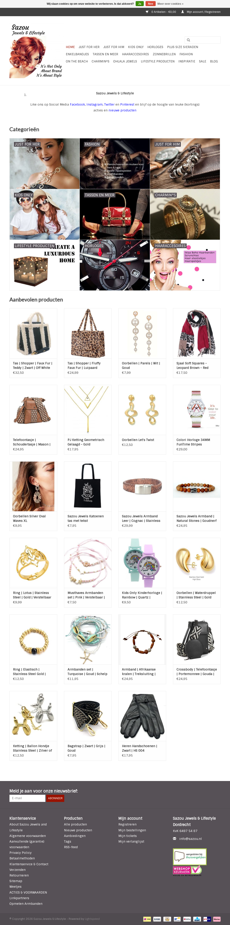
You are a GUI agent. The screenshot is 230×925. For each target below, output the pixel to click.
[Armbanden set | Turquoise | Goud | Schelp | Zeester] (88, 639)
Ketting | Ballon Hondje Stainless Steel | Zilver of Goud (32, 748)
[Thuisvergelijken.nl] (197, 856)
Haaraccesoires (135, 54)
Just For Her (89, 47)
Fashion (186, 54)
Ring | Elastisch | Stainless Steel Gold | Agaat (29, 671)
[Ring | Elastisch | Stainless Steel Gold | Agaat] (33, 639)
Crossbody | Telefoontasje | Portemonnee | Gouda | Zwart (197, 671)
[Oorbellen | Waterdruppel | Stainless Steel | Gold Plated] (197, 563)
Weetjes (15, 887)
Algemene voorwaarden (27, 836)
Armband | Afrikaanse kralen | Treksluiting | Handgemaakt (139, 671)
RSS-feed (71, 847)
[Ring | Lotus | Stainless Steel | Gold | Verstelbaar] (33, 563)
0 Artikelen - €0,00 (164, 12)
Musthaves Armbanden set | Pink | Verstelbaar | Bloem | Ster (86, 595)
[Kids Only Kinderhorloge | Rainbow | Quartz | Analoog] (142, 563)
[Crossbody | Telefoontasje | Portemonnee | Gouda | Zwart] (197, 639)
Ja (139, 3)
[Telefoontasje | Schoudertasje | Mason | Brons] (33, 410)
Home (70, 47)
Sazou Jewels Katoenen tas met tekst (86, 518)
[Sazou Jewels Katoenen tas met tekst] (88, 486)
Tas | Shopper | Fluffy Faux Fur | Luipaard (84, 365)
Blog (214, 61)
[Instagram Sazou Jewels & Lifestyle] (217, 791)
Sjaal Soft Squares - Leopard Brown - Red (192, 365)
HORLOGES (155, 47)
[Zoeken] (187, 40)
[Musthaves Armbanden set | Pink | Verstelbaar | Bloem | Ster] (88, 563)
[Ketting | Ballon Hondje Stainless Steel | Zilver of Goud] (33, 716)
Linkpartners (19, 898)
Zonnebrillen (164, 54)
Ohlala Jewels (125, 61)
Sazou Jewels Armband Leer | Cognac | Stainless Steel (141, 518)
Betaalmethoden (22, 858)
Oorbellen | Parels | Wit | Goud (141, 365)
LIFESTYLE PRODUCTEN (158, 61)
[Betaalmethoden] (147, 919)
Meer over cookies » (170, 3)
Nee (150, 3)
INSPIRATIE (186, 61)
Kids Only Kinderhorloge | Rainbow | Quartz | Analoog (142, 595)
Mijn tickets (127, 836)
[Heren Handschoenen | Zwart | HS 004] (142, 716)
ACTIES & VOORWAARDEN (28, 892)
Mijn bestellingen (132, 830)
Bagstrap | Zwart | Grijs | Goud (86, 748)
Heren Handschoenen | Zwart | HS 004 (139, 748)
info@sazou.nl (190, 839)
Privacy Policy (20, 853)
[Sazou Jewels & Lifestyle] (36, 50)
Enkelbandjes (77, 54)
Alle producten (75, 824)
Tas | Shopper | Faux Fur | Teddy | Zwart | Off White (32, 365)
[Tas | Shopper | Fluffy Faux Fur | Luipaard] (88, 333)
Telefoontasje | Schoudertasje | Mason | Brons (32, 442)
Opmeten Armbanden (25, 904)
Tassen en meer (105, 54)
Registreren (127, 824)
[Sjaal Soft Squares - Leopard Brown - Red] (197, 333)
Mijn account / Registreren (203, 12)
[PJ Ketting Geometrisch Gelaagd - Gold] (88, 410)
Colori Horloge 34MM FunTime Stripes (193, 442)
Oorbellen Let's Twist (138, 440)
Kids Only (136, 47)
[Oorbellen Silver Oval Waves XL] (33, 486)
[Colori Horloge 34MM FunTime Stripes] (197, 410)
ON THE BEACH (77, 61)
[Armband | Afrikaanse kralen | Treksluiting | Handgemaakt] (142, 639)
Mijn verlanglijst (131, 841)
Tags (67, 841)
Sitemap (15, 881)
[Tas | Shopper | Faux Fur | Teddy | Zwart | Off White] (33, 333)
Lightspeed (92, 919)
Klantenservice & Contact (28, 864)
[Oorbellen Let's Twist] (142, 410)
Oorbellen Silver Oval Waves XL (29, 518)
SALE (202, 61)
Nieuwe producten (78, 830)
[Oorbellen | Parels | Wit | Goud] (142, 333)
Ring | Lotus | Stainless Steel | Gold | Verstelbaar (32, 595)
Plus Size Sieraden (182, 47)
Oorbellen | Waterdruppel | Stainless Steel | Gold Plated (196, 595)
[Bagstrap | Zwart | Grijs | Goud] (88, 716)
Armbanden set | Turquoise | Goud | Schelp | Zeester (87, 671)
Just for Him (113, 47)
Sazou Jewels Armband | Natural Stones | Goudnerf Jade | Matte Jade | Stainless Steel (197, 518)
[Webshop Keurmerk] (197, 870)
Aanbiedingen (75, 836)
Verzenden (17, 870)
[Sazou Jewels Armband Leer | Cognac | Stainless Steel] (142, 486)
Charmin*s (100, 61)
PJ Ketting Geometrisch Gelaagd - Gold (86, 442)
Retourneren (19, 875)
